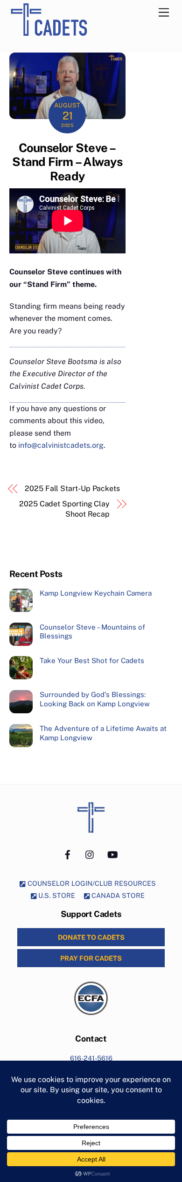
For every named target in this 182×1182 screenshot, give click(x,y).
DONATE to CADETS (91, 937)
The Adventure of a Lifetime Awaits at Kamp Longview (103, 733)
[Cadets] (59, 40)
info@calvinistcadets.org (61, 445)
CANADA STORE (117, 895)
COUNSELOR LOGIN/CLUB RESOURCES (91, 883)
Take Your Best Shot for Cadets (92, 660)
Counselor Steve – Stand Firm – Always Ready (67, 162)
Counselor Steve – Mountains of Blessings (92, 631)
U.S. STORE (55, 895)
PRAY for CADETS (91, 958)
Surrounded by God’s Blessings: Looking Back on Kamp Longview (95, 699)
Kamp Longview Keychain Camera (96, 593)
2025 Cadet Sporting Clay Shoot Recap (64, 508)
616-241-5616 (91, 1058)
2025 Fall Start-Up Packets (72, 488)
